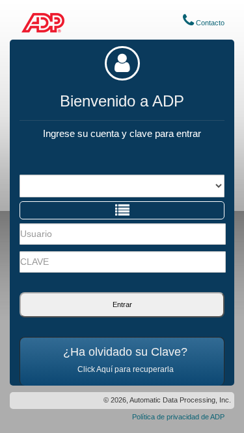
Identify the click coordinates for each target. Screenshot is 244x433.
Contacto (209, 23)
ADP (43, 23)
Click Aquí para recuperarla (125, 369)
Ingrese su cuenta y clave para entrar (122, 133)
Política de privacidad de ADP (178, 417)
